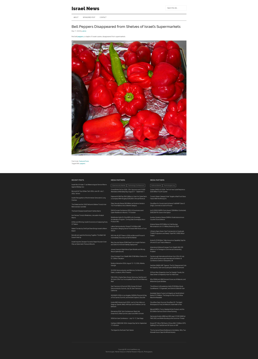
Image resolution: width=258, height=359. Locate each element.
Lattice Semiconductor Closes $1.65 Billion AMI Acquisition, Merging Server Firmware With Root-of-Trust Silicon (129, 228)
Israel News (85, 8)
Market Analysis (120, 352)
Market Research (132, 352)
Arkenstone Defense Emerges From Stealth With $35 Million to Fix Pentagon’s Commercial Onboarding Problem (166, 249)
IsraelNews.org (135, 349)
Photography (148, 352)
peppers (81, 37)
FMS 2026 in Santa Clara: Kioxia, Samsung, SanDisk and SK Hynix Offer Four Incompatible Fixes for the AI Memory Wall (129, 279)
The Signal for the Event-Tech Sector (122, 330)
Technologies (110, 352)
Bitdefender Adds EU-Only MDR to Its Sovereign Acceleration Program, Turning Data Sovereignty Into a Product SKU (128, 219)
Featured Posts (84, 161)
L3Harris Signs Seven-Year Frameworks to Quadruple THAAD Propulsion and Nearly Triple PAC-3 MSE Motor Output (167, 233)
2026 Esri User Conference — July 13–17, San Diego (127, 318)
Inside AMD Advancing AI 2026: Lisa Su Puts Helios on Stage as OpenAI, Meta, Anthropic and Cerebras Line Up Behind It (128, 304)
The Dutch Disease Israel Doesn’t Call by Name (86, 211)
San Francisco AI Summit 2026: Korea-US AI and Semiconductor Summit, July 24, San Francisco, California (126, 288)
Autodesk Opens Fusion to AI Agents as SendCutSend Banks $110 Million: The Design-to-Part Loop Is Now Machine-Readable (167, 295)
